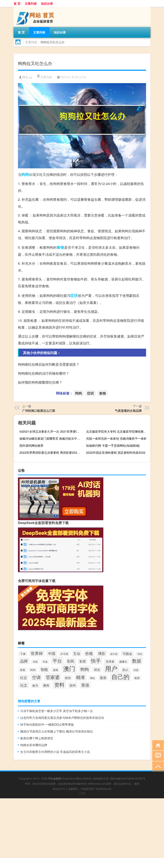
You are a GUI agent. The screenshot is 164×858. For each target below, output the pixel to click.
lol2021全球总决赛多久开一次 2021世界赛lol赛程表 (51, 431)
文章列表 (31, 3)
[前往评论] (157, 755)
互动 (76, 653)
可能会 (127, 653)
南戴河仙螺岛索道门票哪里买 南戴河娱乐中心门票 (51, 438)
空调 (36, 677)
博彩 (101, 653)
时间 (32, 670)
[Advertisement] (82, 828)
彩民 (70, 661)
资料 (59, 684)
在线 (35, 661)
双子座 (113, 654)
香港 (85, 685)
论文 (23, 685)
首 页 (17, 3)
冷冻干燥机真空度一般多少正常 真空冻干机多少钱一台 (56, 711)
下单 (23, 654)
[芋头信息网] (36, 8)
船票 (137, 678)
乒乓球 (64, 654)
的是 (136, 670)
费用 (46, 685)
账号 (35, 685)
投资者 (110, 661)
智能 (44, 669)
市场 (45, 661)
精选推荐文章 (101, 778)
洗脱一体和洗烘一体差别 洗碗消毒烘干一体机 (116, 438)
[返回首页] (157, 745)
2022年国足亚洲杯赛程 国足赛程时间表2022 (115, 452)
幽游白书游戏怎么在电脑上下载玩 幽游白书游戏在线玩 (56, 731)
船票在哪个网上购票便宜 (36, 738)
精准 (80, 677)
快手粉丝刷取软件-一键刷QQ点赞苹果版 (47, 724)
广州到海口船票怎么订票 (38, 410)
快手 (96, 660)
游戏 (55, 670)
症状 (74, 295)
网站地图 (116, 778)
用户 (111, 668)
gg (30, 77)
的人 (126, 669)
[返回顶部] (157, 766)
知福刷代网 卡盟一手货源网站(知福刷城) (113, 445)
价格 (89, 653)
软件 (73, 685)
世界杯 (37, 653)
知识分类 (47, 3)
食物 (60, 247)
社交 (23, 677)
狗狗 (25, 174)
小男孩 (82, 793)
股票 (103, 677)
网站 (92, 678)
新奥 (22, 670)
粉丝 (68, 678)
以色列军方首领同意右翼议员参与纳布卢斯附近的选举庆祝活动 (62, 717)
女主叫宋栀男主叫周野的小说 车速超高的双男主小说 (55, 752)
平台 (57, 660)
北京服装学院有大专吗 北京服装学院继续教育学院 (117, 431)
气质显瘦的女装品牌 (128, 410)
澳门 (69, 668)
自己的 (120, 676)
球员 (97, 669)
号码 (139, 654)
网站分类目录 (83, 778)
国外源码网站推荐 (31, 445)
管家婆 (53, 677)
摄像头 (123, 661)
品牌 (24, 661)
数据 (136, 660)
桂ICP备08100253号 (133, 778)
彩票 (82, 661)
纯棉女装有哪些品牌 (33, 745)
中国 (51, 653)
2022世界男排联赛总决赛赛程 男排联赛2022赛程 (51, 452)
